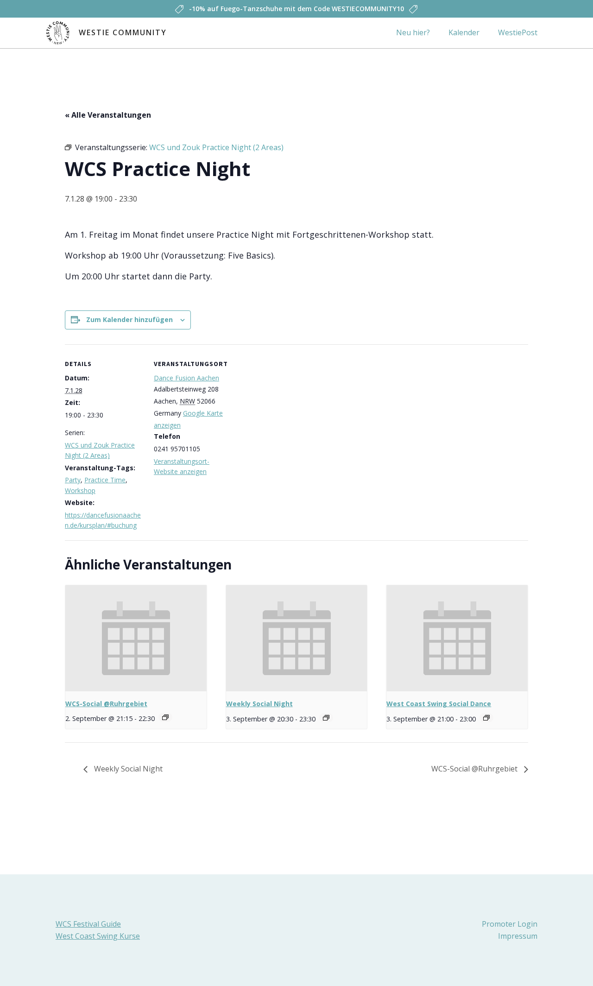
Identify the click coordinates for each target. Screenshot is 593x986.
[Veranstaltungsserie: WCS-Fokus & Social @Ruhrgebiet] (165, 717)
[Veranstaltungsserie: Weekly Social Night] (326, 718)
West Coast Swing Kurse (98, 936)
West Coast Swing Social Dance (438, 703)
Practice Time (105, 479)
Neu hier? (413, 32)
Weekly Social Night (259, 703)
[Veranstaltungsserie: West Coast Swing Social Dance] (486, 718)
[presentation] (136, 638)
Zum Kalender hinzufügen (129, 319)
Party (73, 479)
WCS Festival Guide (88, 924)
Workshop (80, 490)
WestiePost (517, 32)
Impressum (517, 936)
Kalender (463, 32)
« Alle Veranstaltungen (108, 115)
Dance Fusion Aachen (186, 377)
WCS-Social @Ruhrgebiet (106, 703)
